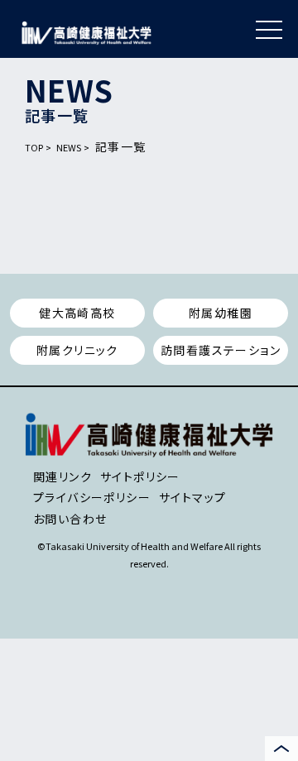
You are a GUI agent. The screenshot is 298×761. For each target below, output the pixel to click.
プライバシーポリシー (92, 497)
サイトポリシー (140, 476)
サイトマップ (192, 497)
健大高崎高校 (77, 312)
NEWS (68, 147)
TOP (34, 147)
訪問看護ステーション (221, 350)
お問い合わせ (70, 518)
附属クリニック (77, 350)
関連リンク (62, 476)
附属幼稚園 (220, 312)
